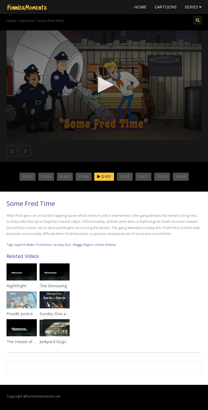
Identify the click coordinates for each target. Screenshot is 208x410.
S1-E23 (27, 176)
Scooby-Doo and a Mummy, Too (69, 313)
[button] (104, 85)
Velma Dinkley (105, 245)
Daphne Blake (25, 245)
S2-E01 (105, 176)
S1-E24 (46, 176)
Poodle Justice (19, 313)
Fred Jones (44, 245)
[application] (104, 85)
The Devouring (53, 285)
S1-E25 (65, 176)
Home (140, 6)
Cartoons (166, 6)
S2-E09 (181, 176)
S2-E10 (162, 176)
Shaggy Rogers (83, 245)
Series (192, 6)
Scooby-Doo (62, 245)
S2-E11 (143, 176)
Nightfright (16, 285)
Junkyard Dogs (53, 341)
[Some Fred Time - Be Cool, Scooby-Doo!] (26, 6)
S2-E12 (125, 176)
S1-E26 (84, 176)
